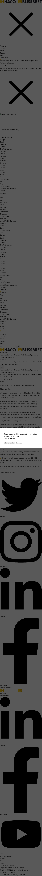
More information (10, 439)
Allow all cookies (9, 443)
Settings (19, 443)
